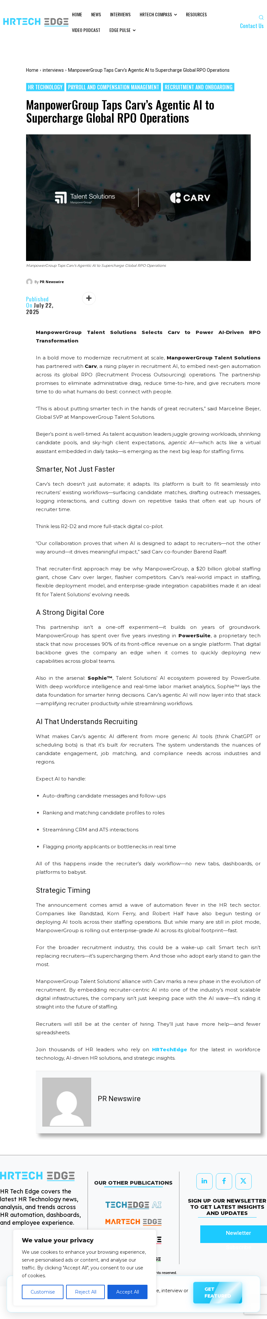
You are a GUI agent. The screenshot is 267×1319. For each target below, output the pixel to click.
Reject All (85, 1292)
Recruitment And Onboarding (198, 87)
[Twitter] (243, 1181)
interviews (53, 70)
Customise (43, 1292)
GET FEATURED (217, 1293)
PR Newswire (52, 281)
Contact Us (252, 26)
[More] (89, 298)
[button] (261, 17)
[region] (84, 1268)
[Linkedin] (204, 1181)
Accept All (127, 1292)
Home (32, 70)
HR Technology (45, 87)
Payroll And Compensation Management (113, 87)
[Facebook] (224, 1181)
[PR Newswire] (30, 282)
